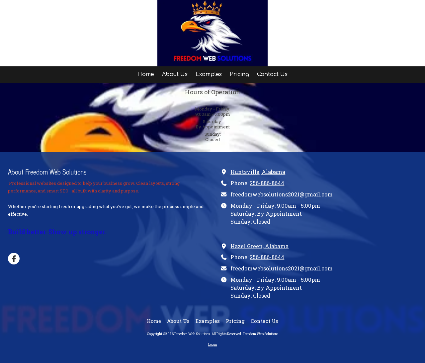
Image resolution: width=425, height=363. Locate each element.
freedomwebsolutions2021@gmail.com (281, 194)
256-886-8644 (267, 183)
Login (212, 344)
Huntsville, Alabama (257, 171)
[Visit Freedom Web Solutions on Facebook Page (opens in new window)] (14, 258)
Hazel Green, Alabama (259, 246)
